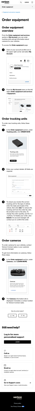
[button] (17, 7)
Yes (13, 315)
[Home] (5, 2)
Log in (27, 2)
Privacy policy (17, 403)
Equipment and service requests (11, 12)
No (24, 315)
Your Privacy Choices (16, 406)
